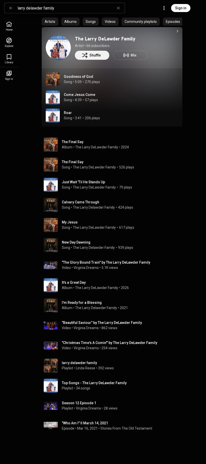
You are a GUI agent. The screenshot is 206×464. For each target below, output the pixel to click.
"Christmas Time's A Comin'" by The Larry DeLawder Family (109, 343)
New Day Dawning (76, 242)
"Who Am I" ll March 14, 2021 (85, 423)
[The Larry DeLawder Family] (58, 47)
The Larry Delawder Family (94, 207)
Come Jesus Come (79, 95)
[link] (9, 26)
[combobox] (71, 8)
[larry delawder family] (114, 366)
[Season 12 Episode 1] (114, 406)
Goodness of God (78, 77)
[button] (53, 79)
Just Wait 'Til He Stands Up (83, 182)
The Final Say (72, 162)
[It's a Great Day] (114, 285)
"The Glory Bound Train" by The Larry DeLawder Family (106, 262)
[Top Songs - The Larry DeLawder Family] (114, 386)
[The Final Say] (114, 145)
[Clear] (118, 8)
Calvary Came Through (80, 202)
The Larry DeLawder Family (105, 39)
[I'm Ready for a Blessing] (114, 305)
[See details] (177, 31)
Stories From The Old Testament (126, 428)
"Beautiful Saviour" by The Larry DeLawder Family (102, 323)
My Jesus (70, 222)
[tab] (50, 22)
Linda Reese (85, 368)
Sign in (180, 8)
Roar (68, 113)
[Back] (11, 8)
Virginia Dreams (86, 268)
